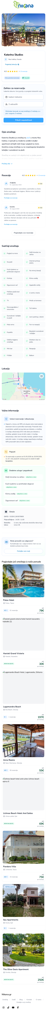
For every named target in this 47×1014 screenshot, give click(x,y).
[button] (33, 175)
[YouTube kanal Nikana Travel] (13, 1007)
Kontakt (29, 1000)
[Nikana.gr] (23, 4)
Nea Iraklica (12, 59)
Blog (21, 1000)
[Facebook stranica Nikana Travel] (18, 1007)
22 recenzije (41, 175)
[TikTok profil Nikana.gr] (8, 1007)
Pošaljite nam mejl (23, 551)
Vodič (14, 1000)
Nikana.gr (6, 994)
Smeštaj (5, 1000)
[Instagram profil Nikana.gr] (3, 1007)
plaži (28, 138)
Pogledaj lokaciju (11, 64)
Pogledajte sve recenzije (23, 233)
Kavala (19, 59)
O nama (38, 1000)
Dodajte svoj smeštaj (24, 1002)
